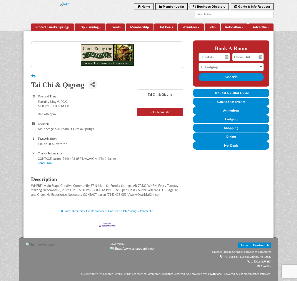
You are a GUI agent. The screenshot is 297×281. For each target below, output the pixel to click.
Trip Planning (89, 27)
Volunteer (190, 27)
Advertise (260, 27)
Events (115, 27)
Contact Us (146, 211)
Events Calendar (96, 211)
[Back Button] (33, 77)
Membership (139, 27)
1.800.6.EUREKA (260, 261)
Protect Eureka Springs (52, 27)
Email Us (265, 266)
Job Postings (130, 211)
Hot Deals (166, 27)
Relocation (233, 27)
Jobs (212, 27)
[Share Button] (92, 84)
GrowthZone (214, 274)
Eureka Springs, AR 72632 (247, 257)
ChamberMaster (249, 274)
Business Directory (72, 211)
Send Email (45, 163)
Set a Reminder (160, 112)
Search (231, 77)
